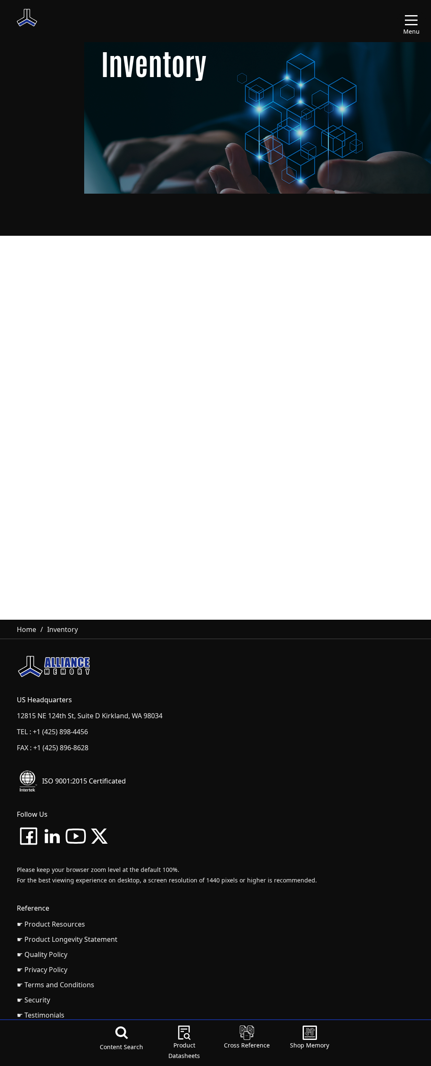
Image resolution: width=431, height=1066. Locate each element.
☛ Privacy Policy (42, 969)
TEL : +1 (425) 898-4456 (52, 731)
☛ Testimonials (40, 1015)
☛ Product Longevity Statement (67, 939)
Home (26, 629)
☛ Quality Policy (42, 954)
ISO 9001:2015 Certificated (84, 781)
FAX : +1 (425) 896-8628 (52, 747)
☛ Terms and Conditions (55, 984)
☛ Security (33, 1000)
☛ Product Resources (51, 924)
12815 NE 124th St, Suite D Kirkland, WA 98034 (89, 715)
